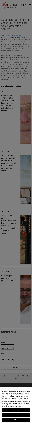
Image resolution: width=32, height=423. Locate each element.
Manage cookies (16, 410)
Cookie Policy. (17, 406)
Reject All (16, 415)
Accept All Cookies (16, 420)
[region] (16, 405)
